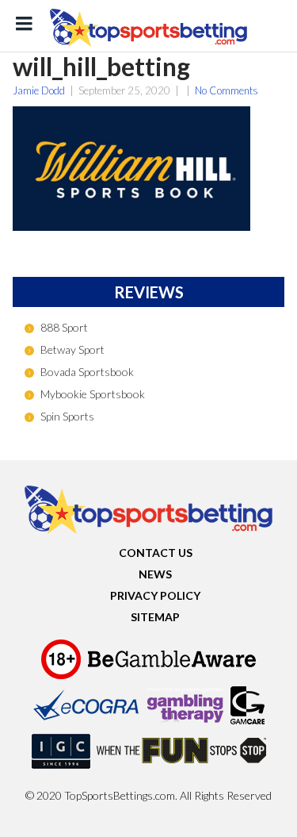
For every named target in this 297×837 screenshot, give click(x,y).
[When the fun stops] (181, 768)
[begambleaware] (172, 676)
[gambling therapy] (185, 722)
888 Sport (64, 327)
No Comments (226, 90)
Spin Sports (67, 416)
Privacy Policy (155, 595)
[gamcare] (247, 722)
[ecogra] (86, 722)
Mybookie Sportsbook (92, 394)
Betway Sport (72, 349)
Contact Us (155, 552)
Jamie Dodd (39, 90)
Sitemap (155, 617)
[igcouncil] (61, 768)
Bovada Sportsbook (87, 371)
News (155, 574)
